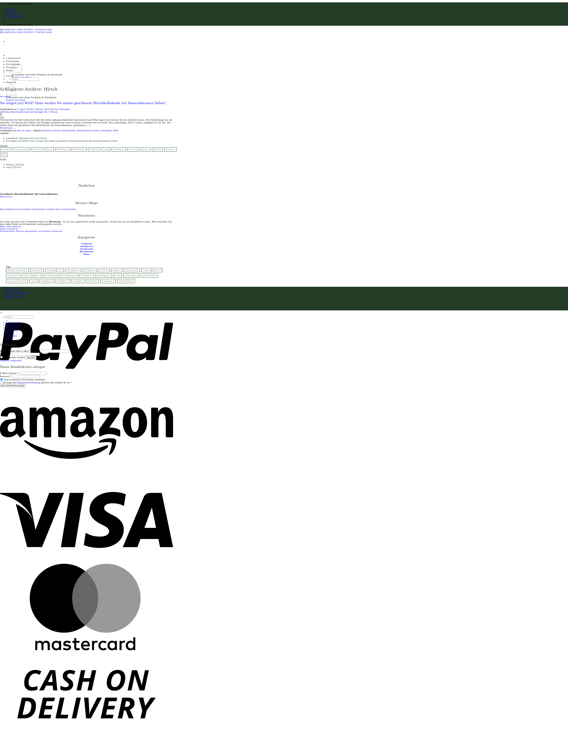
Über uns (11, 11)
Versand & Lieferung (17, 293)
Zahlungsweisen (14, 296)
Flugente (117, 270)
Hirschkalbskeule (68, 275)
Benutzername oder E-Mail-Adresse (20, 351)
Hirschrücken (84, 130)
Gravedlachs (13, 275)
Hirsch (57, 130)
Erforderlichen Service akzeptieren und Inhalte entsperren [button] (31, 231)
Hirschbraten (69, 130)
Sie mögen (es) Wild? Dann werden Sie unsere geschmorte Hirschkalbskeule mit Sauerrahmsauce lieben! (83, 103)
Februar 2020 (13, 164)
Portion (96, 130)
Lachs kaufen (131, 275)
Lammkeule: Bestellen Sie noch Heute (26, 138)
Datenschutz (12, 290)
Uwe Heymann (62, 109)
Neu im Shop (5, 96)
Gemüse (146, 270)
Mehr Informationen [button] (10, 226)
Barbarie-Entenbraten (17, 270)
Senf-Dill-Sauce (126, 281)
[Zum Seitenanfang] (1, 312)
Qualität (157, 149)
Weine (9, 70)
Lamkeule (94, 149)
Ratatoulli (92, 281)
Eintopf (50, 270)
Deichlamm (37, 270)
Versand (10, 8)
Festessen (47, 130)
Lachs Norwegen (149, 275)
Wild (115, 130)
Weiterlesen (8, 128)
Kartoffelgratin (103, 275)
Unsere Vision (13, 16)
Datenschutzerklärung (28, 382)
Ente (60, 270)
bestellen (5, 149)
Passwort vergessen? (11, 360)
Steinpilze (106, 130)
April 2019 (12, 167)
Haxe (37, 275)
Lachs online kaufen (16, 281)
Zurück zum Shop (21, 77)
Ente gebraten (73, 270)
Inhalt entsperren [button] (9, 229)
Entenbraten (89, 270)
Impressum (11, 288)
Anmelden (31, 357)
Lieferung (133, 149)
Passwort (6, 354)
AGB (9, 298)
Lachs (117, 275)
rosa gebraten (108, 281)
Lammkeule (78, 281)
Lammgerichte (13, 58)
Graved (157, 270)
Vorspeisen (12, 330)
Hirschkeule (86, 275)
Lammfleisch (62, 281)
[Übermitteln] (13, 82)
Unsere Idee (12, 14)
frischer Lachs (131, 270)
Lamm (106, 149)
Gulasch (27, 275)
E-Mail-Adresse (9, 373)
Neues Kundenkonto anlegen (12, 385)
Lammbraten (119, 149)
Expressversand (21, 149)
